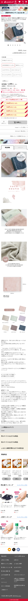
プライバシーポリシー (19, 574)
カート (3, 578)
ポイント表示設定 (5, 586)
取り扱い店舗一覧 (5, 571)
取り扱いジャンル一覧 (6, 567)
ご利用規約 (16, 571)
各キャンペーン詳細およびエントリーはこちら (13, 92)
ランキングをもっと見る (22, 485)
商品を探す (4, 556)
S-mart (2, 430)
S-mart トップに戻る (20, 127)
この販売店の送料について (19, 52)
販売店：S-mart (22, 50)
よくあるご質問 (18, 563)
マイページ (4, 582)
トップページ (4, 5)
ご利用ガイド (4, 589)
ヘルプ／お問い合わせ (19, 556)
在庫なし (6, 478)
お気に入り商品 (5, 560)
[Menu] (2, 2)
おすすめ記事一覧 (5, 574)
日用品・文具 (12, 5)
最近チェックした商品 (6, 563)
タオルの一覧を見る (20, 131)
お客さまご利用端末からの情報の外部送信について (19, 580)
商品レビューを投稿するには (18, 136)
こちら (19, 595)
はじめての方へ (18, 567)
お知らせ (16, 560)
